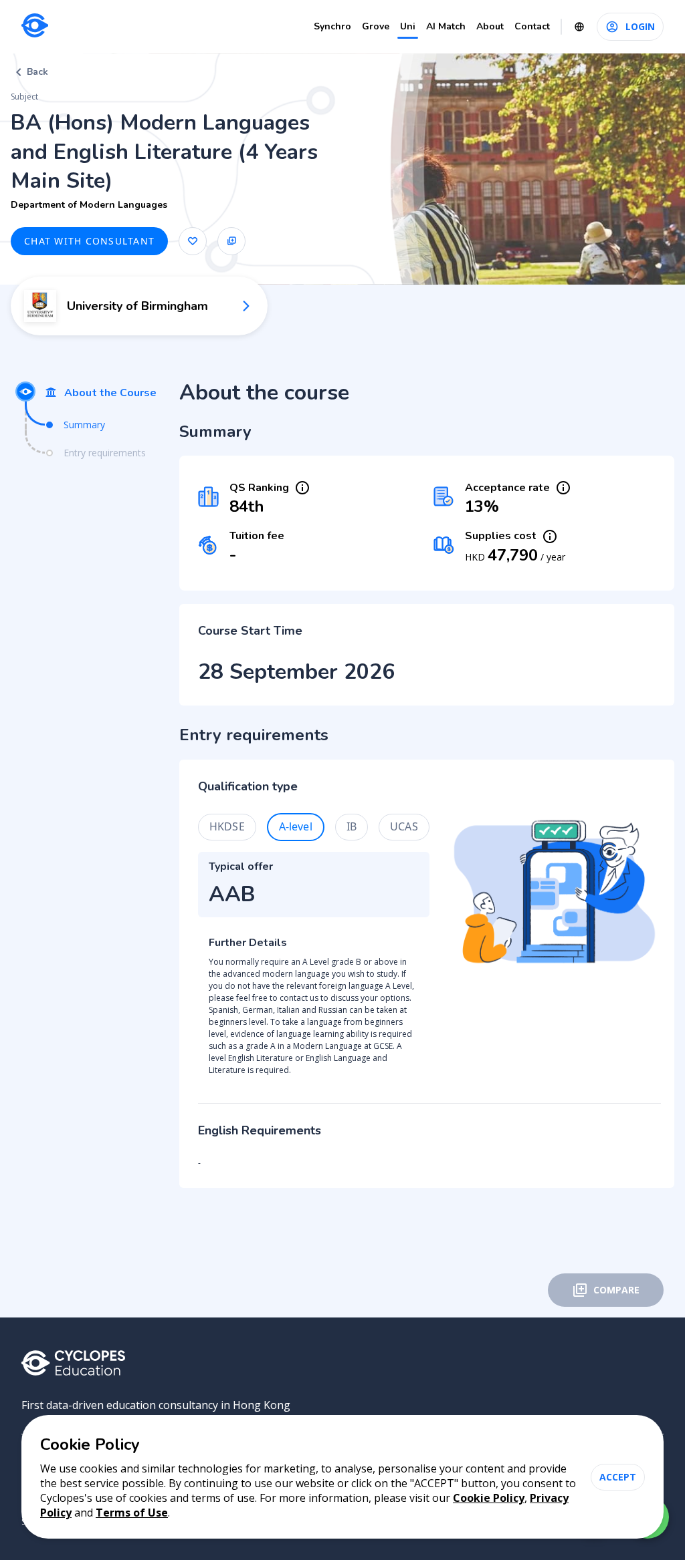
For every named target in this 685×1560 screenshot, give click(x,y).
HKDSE (227, 826)
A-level (295, 826)
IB (352, 826)
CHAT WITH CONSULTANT (89, 241)
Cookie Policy (488, 1498)
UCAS (404, 826)
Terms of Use (132, 1512)
